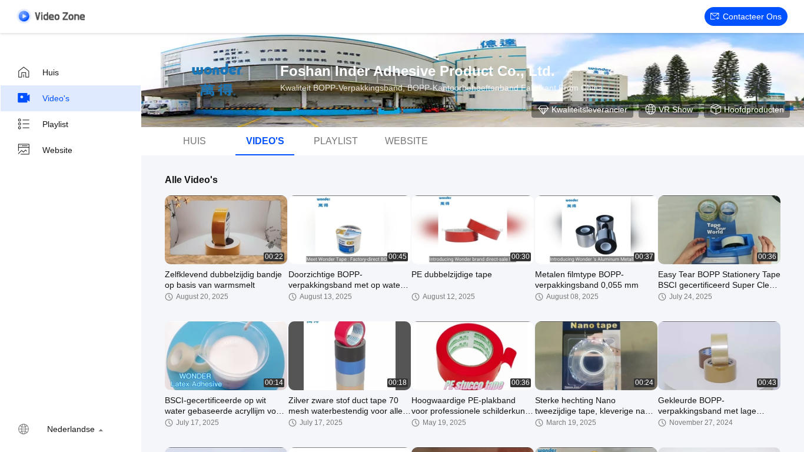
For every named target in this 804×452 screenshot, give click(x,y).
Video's (55, 98)
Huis (50, 72)
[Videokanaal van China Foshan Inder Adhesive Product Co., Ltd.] (50, 16)
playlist (336, 141)
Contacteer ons (752, 16)
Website (57, 150)
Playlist (55, 124)
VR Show (676, 109)
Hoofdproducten (754, 109)
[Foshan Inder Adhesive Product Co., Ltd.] (218, 80)
